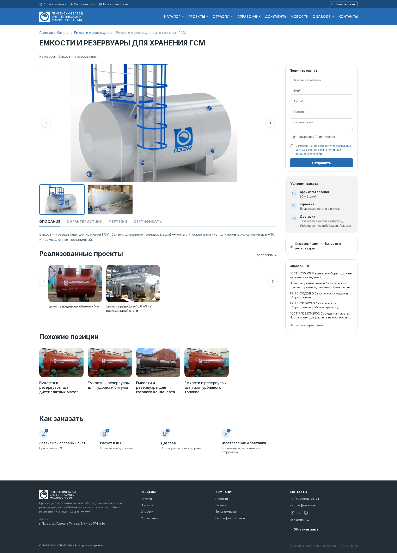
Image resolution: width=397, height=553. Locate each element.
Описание (49, 221)
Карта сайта (349, 545)
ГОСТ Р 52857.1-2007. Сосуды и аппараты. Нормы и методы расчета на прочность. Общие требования (320, 315)
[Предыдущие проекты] (43, 281)
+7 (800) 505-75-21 (304, 499)
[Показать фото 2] (110, 199)
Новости (221, 499)
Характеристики (84, 221)
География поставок (230, 518)
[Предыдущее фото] (46, 123)
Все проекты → (266, 255)
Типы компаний (226, 511)
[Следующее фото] (270, 123)
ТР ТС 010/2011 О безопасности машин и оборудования (319, 295)
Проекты (147, 505)
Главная (46, 33)
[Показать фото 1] (62, 199)
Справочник (149, 518)
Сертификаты (148, 221)
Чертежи (118, 221)
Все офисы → (299, 520)
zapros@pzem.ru (303, 505)
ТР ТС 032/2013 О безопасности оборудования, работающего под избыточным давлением (314, 305)
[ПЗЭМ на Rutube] (292, 512)
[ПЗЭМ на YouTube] (299, 512)
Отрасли (147, 511)
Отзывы (221, 505)
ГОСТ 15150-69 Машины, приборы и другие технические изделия (321, 275)
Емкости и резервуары (93, 33)
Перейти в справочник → (308, 325)
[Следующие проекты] (272, 281)
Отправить (321, 163)
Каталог (63, 33)
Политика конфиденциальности (313, 545)
